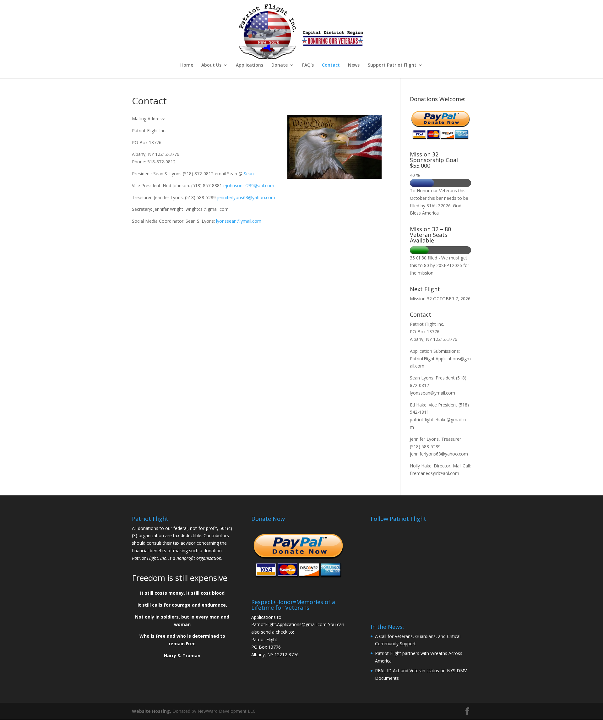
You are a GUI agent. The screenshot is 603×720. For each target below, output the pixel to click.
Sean (250, 174)
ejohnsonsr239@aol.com (248, 185)
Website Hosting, (151, 711)
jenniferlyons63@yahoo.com (246, 197)
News (354, 65)
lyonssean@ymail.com (238, 221)
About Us (211, 65)
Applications (249, 65)
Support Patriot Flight (392, 65)
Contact (331, 65)
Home (186, 65)
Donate (279, 65)
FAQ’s (308, 65)
